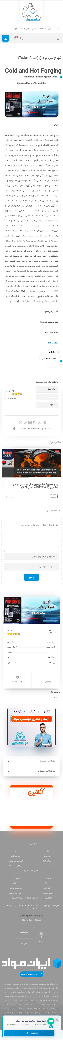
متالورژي (47, 878)
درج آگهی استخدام (16, 866)
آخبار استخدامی (15, 893)
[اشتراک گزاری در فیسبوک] (44, 422)
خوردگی (47, 888)
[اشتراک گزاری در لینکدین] (39, 422)
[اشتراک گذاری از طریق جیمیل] (30, 422)
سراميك (47, 883)
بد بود (52, 404)
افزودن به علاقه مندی (29, 974)
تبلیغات (16, 851)
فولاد (55, 698)
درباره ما (47, 856)
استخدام (42, 28)
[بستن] (56, 1019)
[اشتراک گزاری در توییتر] (34, 422)
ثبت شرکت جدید (16, 861)
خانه (47, 851)
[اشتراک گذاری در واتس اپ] (25, 422)
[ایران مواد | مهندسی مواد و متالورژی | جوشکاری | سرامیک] (31, 12)
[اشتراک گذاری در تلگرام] (20, 422)
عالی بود (51, 389)
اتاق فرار (24, 943)
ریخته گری (16, 883)
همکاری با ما (47, 866)
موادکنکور (24, 932)
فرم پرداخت (15, 856)
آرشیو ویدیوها (47, 893)
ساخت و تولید (16, 888)
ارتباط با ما (47, 861)
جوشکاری (16, 878)
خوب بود (51, 397)
